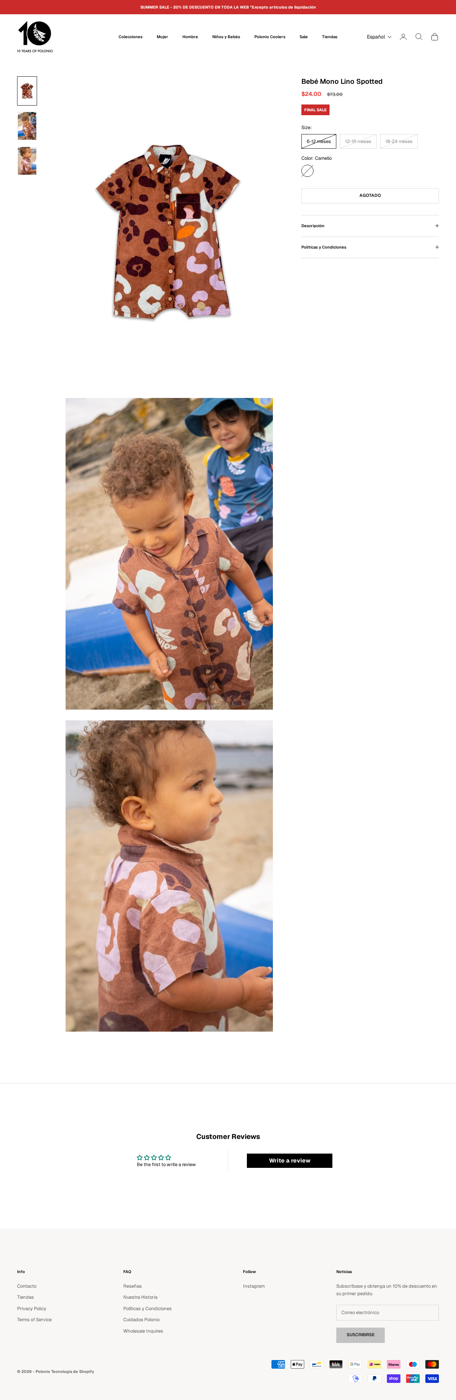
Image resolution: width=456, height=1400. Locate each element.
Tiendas (329, 36)
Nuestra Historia (140, 1297)
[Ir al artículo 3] (27, 160)
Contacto (26, 1286)
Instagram (254, 1286)
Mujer (162, 36)
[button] (377, 37)
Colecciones (130, 36)
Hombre (190, 36)
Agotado (370, 195)
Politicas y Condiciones (147, 1309)
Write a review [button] (290, 1160)
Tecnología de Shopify (72, 1371)
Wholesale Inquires (143, 1331)
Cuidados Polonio (141, 1320)
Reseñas (132, 1286)
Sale (304, 36)
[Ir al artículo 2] (27, 125)
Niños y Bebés (226, 36)
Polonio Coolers (269, 36)
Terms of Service (34, 1320)
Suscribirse (360, 1335)
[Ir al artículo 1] (27, 91)
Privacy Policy (31, 1309)
